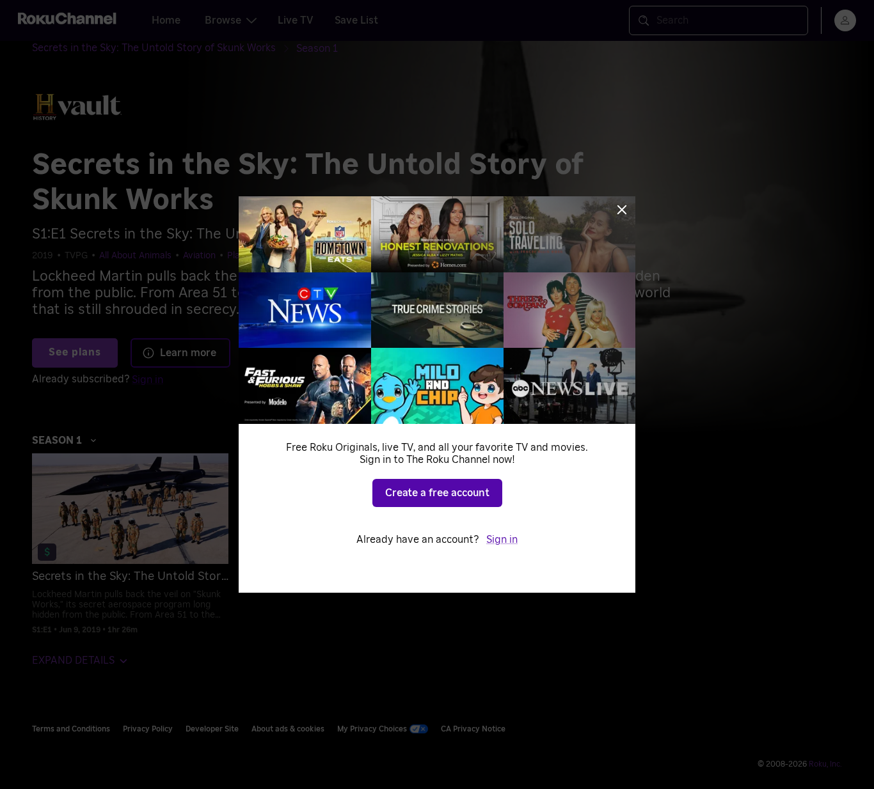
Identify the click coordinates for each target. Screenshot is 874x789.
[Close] (622, 209)
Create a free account (437, 493)
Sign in (502, 540)
